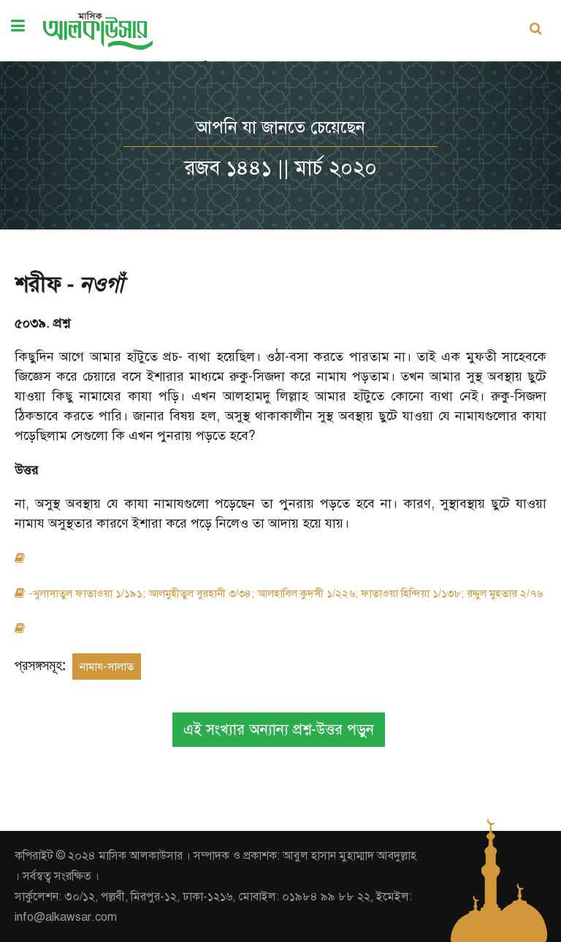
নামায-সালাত (107, 666)
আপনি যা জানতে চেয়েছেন (280, 127)
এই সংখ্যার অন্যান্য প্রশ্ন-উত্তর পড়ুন (278, 730)
